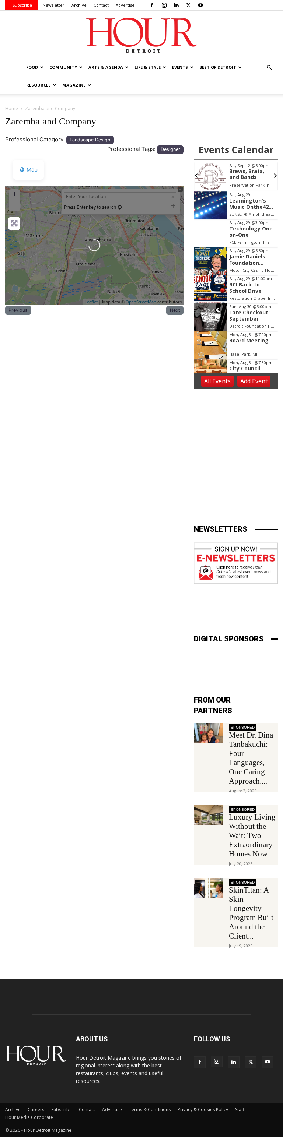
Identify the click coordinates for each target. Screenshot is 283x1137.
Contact (101, 5)
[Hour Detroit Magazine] (141, 35)
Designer (170, 149)
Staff (239, 1109)
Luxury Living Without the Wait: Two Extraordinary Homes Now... (252, 835)
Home (11, 108)
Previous (18, 310)
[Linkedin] (176, 5)
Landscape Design (90, 139)
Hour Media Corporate (29, 1117)
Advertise (125, 5)
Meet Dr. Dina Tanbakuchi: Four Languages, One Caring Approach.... (251, 758)
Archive (79, 5)
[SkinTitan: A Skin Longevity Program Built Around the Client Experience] (208, 888)
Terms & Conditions (150, 1109)
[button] (269, 67)
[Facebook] (151, 5)
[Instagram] (164, 5)
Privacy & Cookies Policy (203, 1109)
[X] (188, 5)
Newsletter (53, 5)
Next (175, 310)
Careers (36, 1109)
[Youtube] (200, 5)
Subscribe (22, 5)
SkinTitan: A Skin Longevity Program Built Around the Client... (251, 913)
